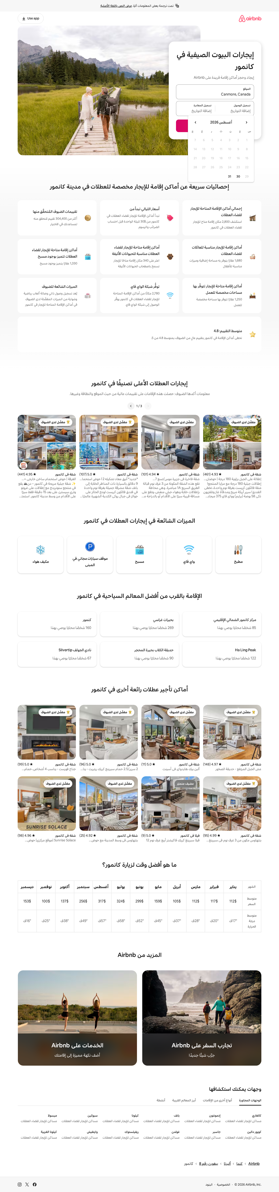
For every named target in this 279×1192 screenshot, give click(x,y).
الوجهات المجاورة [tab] (250, 1100)
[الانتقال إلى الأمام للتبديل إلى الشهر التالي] (195, 122)
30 (238, 176)
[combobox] (215, 94)
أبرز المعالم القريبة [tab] (184, 1100)
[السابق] (148, 406)
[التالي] (131, 406)
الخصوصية (223, 1184)
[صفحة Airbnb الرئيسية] (250, 18)
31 (229, 176)
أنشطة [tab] (161, 1100)
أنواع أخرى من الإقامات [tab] (217, 1100)
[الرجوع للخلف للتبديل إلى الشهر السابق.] (246, 122)
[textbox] (235, 111)
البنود (209, 1184)
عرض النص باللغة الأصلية (116, 6)
